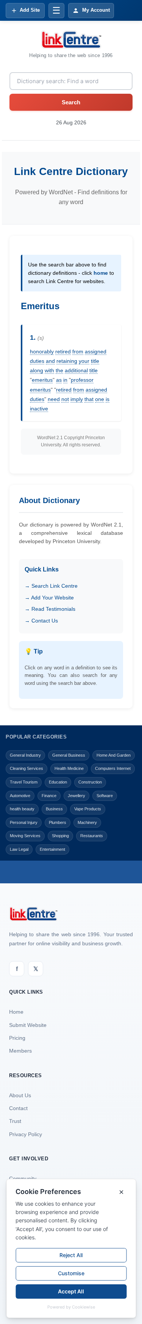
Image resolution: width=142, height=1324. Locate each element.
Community (22, 1178)
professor (82, 380)
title (95, 361)
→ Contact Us (41, 621)
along (36, 370)
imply (76, 399)
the (59, 370)
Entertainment (52, 849)
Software (105, 795)
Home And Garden (114, 755)
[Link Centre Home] (71, 39)
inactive (39, 409)
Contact (18, 1108)
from (77, 351)
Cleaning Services (26, 768)
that (89, 399)
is (107, 399)
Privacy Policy (25, 1134)
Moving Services (25, 835)
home (101, 273)
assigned (95, 351)
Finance (49, 795)
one (99, 399)
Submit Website (28, 1025)
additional (76, 370)
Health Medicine (69, 768)
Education (58, 782)
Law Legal (19, 849)
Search (71, 102)
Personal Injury (23, 822)
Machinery (87, 822)
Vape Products (87, 809)
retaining (66, 361)
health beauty (22, 809)
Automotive (20, 795)
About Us (20, 1095)
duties (37, 361)
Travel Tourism (23, 782)
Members (20, 1051)
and (50, 361)
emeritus (42, 380)
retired (63, 351)
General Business (68, 755)
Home (16, 1012)
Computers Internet (113, 768)
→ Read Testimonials (50, 609)
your (84, 361)
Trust (15, 1121)
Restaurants (91, 835)
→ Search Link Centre (51, 586)
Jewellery (76, 795)
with (49, 370)
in (65, 380)
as (59, 380)
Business (54, 809)
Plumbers (57, 822)
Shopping (60, 835)
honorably (42, 351)
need (54, 399)
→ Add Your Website (49, 598)
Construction (90, 782)
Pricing (17, 1038)
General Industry (25, 755)
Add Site (30, 10)
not (65, 399)
